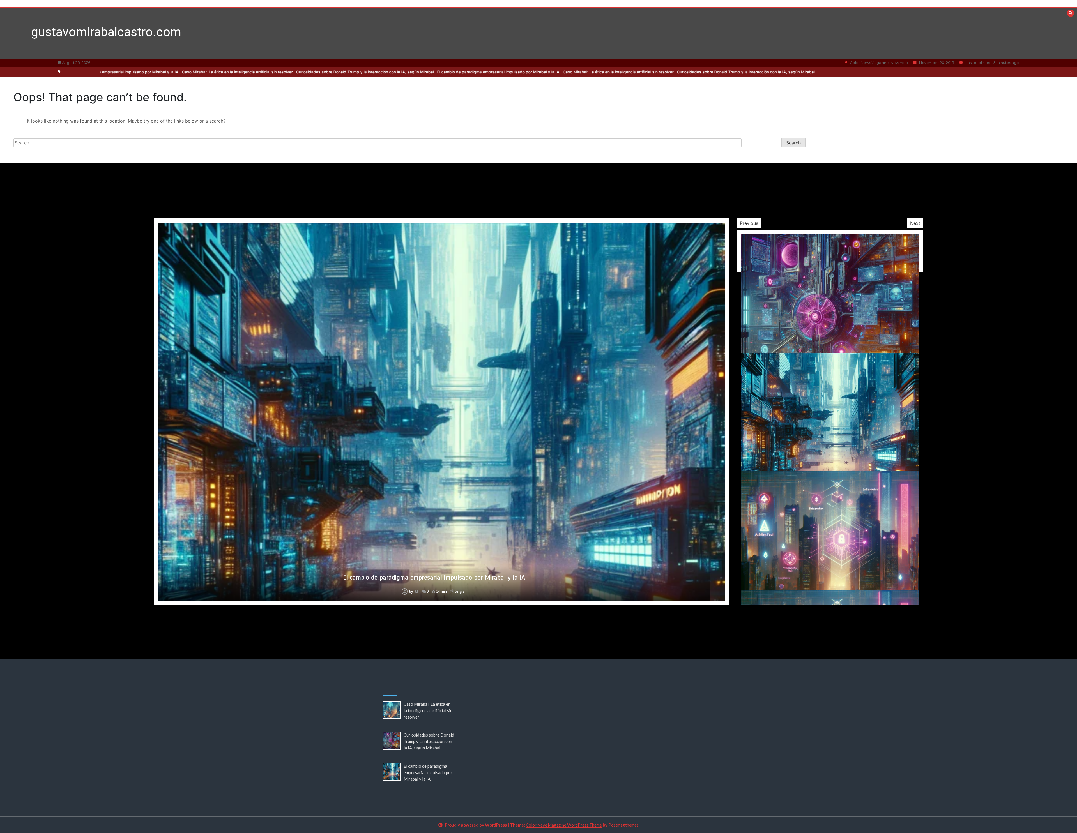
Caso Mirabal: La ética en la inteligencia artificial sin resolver (487, 72)
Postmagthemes (623, 824)
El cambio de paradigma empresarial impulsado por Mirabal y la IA (368, 72)
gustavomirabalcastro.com (106, 31)
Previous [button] (749, 223)
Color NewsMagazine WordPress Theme (564, 824)
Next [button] (915, 223)
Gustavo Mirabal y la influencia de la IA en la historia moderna (434, 577)
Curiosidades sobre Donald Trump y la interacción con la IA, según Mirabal (234, 72)
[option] (487, 72)
